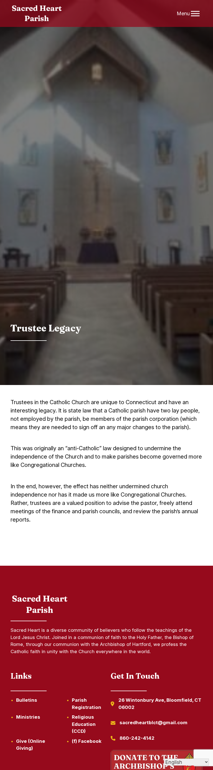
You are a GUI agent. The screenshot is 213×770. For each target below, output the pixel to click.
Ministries (28, 717)
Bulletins (26, 700)
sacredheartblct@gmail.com (153, 722)
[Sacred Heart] (37, 14)
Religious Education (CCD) (84, 724)
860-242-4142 (137, 738)
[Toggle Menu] (195, 13)
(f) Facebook (87, 741)
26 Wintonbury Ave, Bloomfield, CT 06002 (159, 703)
